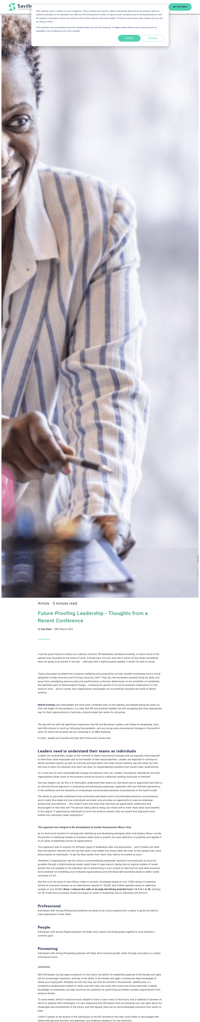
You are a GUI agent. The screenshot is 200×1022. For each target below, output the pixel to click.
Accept (129, 38)
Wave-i (122, 827)
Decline (152, 38)
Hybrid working (46, 704)
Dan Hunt (46, 629)
